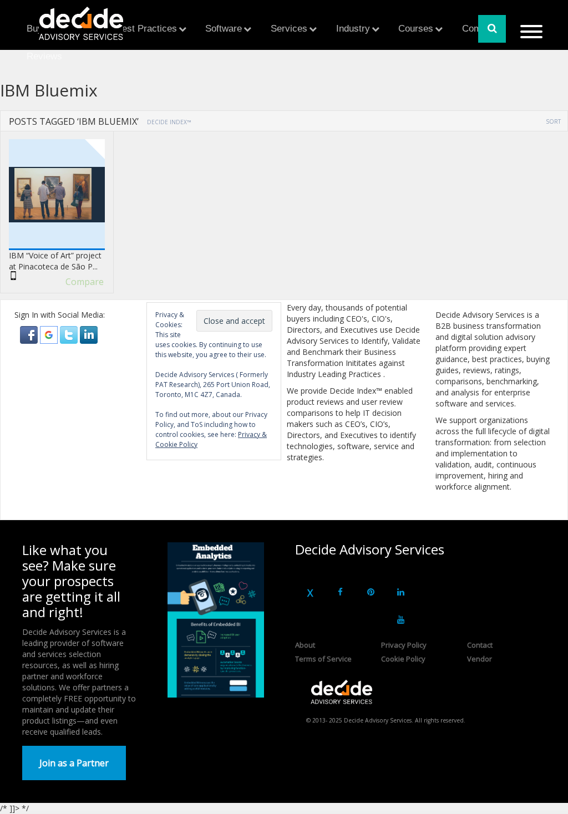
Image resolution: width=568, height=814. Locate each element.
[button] (30, 334)
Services (289, 28)
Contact (480, 645)
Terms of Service (323, 659)
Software (223, 28)
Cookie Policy (403, 659)
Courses (415, 28)
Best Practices (146, 28)
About (305, 645)
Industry (353, 28)
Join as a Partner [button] (74, 763)
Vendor (479, 659)
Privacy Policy (404, 645)
